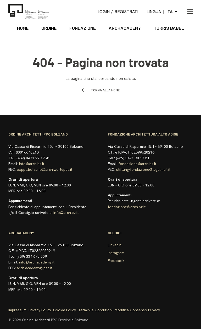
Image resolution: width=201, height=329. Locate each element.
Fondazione (82, 28)
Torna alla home (105, 90)
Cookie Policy (64, 310)
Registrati (126, 11)
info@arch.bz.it (31, 163)
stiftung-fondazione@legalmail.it (143, 169)
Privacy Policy (40, 310)
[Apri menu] (190, 11)
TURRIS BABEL (169, 28)
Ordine (49, 28)
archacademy (125, 28)
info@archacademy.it (36, 262)
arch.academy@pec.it (34, 268)
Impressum (17, 310)
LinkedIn (114, 245)
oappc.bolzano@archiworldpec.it (44, 169)
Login (104, 11)
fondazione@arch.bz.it (137, 163)
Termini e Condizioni (95, 310)
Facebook (116, 260)
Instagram (116, 252)
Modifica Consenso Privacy (137, 310)
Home (23, 28)
